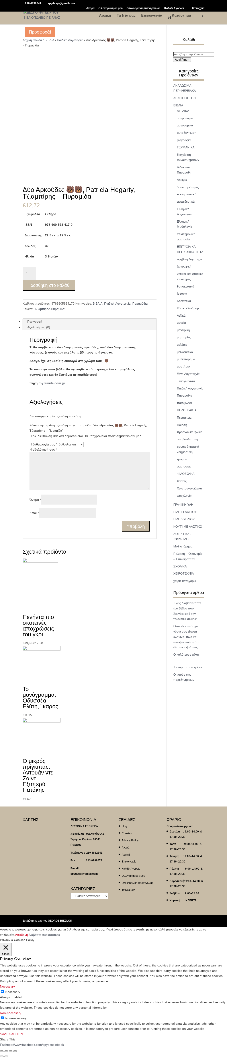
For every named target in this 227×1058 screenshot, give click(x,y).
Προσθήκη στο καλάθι (48, 285)
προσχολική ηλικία (189, 432)
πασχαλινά (184, 403)
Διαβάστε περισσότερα (44, 934)
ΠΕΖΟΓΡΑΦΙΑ (186, 410)
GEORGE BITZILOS (60, 920)
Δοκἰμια (182, 180)
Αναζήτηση (182, 59)
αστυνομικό (185, 125)
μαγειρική (183, 330)
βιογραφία (184, 140)
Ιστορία (182, 293)
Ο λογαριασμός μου (110, 8)
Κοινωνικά (184, 301)
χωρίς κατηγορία (184, 581)
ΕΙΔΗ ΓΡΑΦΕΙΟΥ (185, 512)
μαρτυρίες (184, 337)
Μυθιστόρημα (182, 546)
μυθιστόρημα (186, 359)
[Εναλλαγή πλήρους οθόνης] (10, 1051)
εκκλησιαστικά (186, 194)
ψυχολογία (184, 495)
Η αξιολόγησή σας (43, 449)
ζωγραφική (184, 266)
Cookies (127, 833)
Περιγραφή (34, 321)
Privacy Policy (130, 840)
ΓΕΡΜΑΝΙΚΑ (185, 147)
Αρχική (105, 15)
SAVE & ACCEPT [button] (12, 1034)
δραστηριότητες (188, 187)
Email (34, 513)
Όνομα (35, 499)
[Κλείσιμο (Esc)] (2, 1051)
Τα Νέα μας (126, 15)
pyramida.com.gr (52, 383)
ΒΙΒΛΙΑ (49, 40)
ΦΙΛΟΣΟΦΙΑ (185, 473)
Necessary (12, 992)
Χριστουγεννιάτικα (189, 488)
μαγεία (181, 322)
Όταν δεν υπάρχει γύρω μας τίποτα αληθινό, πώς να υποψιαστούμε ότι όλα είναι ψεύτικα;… (187, 636)
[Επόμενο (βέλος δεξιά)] (6, 1056)
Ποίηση (182, 425)
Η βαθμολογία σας (43, 444)
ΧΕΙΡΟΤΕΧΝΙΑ (183, 573)
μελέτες (182, 344)
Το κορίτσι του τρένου (188, 667)
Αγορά (90, 8)
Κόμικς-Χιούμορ (188, 308)
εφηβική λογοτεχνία (190, 259)
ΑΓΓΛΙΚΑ (183, 111)
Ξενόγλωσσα (186, 381)
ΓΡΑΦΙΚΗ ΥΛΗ (183, 504)
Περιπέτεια (184, 417)
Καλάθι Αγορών (174, 8)
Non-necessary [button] (10, 1013)
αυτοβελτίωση (186, 132)
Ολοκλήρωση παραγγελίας (143, 8)
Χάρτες (182, 481)
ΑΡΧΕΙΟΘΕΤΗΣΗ (185, 98)
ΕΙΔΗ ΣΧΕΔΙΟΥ (184, 519)
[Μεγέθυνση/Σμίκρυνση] (15, 1051)
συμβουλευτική (187, 439)
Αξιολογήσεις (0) (38, 327)
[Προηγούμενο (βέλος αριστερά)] (2, 1056)
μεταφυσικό (185, 352)
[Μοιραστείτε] (6, 1051)
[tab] (89, 321)
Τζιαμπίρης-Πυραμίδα (49, 309)
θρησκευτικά (185, 286)
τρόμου (182, 459)
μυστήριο (183, 366)
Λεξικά (181, 315)
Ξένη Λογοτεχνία (188, 373)
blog (124, 826)
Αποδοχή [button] (21, 934)
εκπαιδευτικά (186, 201)
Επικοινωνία (151, 15)
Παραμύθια (140, 303)
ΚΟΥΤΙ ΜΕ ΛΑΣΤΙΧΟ (187, 526)
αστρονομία (185, 118)
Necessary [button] (7, 986)
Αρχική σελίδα (32, 40)
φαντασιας (184, 466)
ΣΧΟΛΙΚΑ (180, 566)
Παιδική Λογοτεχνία (70, 40)
